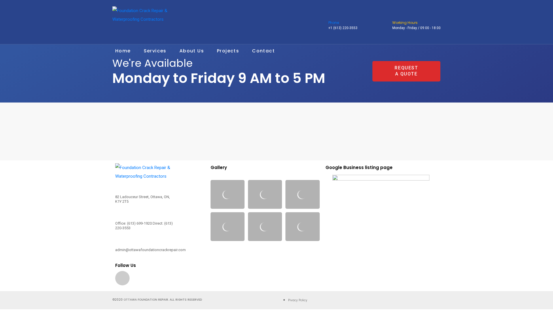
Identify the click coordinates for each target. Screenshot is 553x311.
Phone (333, 22)
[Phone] (331, 15)
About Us (191, 51)
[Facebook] (122, 278)
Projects (228, 51)
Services (155, 51)
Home (123, 51)
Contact (263, 51)
